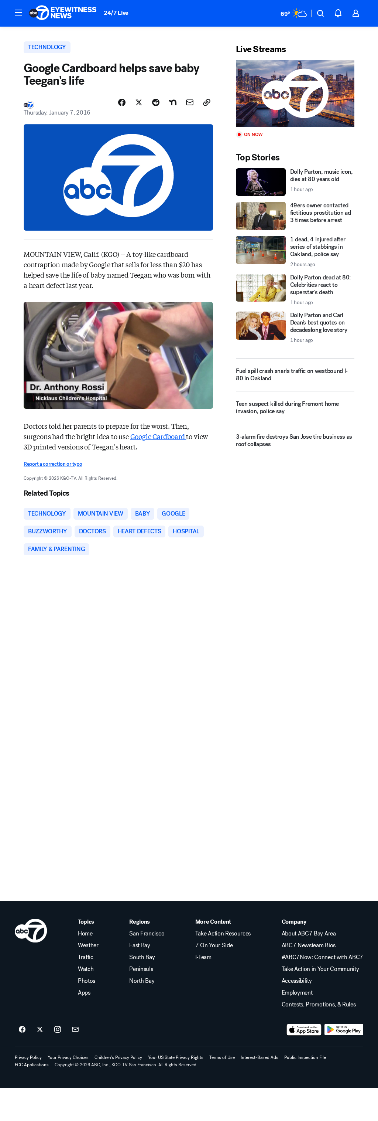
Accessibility (297, 981)
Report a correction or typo (53, 464)
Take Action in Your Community (320, 969)
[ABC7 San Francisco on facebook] (22, 1029)
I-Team (203, 957)
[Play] (295, 93)
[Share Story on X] (139, 102)
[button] (18, 12)
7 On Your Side (214, 945)
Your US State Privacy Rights (175, 1057)
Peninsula (141, 969)
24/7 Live (116, 13)
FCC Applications (32, 1065)
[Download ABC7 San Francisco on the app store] (304, 1030)
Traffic (85, 957)
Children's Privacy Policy (118, 1057)
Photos (86, 981)
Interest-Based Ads (259, 1057)
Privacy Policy (28, 1057)
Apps (84, 993)
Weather (88, 945)
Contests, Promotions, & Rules (319, 1005)
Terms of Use (222, 1057)
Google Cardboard (158, 436)
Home (85, 934)
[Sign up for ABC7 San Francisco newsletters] (75, 1029)
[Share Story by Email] (189, 102)
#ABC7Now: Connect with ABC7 (322, 957)
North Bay (141, 981)
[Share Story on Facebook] (122, 102)
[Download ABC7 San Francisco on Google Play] (343, 1030)
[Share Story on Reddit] (156, 102)
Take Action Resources (223, 934)
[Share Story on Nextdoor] (172, 102)
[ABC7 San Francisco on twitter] (39, 1029)
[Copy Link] (206, 102)
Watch (85, 969)
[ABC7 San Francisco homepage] (62, 13)
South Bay (142, 957)
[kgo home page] (31, 930)
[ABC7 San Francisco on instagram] (57, 1029)
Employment (297, 993)
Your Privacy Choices (68, 1057)
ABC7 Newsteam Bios (309, 945)
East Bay (139, 945)
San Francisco (146, 934)
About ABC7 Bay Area (309, 934)
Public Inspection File (305, 1057)
